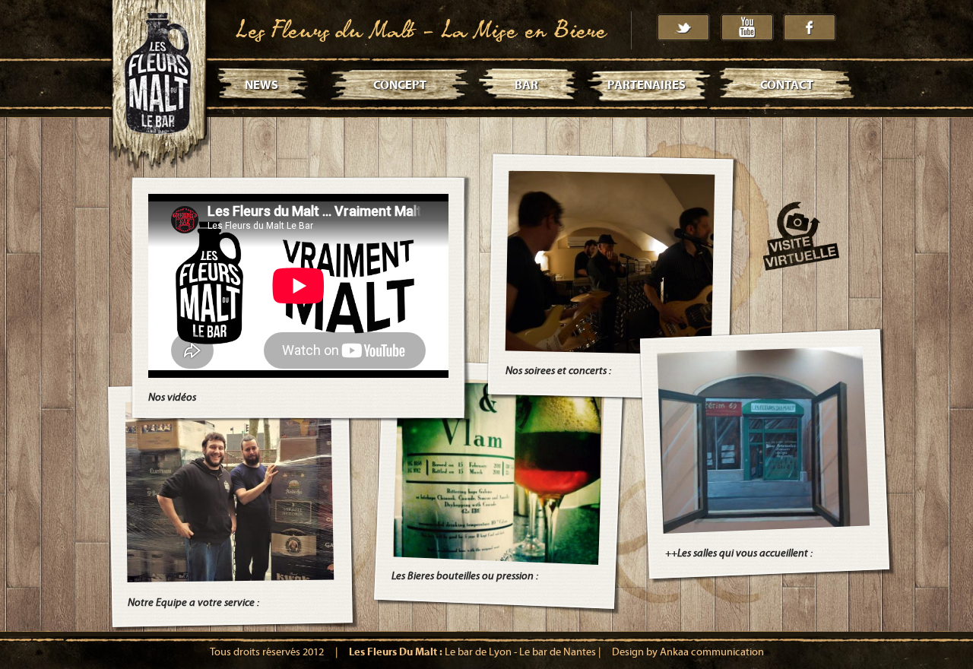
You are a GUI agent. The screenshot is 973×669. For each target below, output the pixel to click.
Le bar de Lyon (478, 652)
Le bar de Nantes (557, 652)
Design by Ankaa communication (688, 652)
